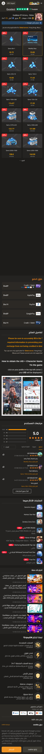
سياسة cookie (6, 724)
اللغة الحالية (26, 446)
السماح (11, 749)
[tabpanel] (22, 737)
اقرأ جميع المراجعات (22, 491)
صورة (34, 446)
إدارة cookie (32, 749)
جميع (40, 446)
